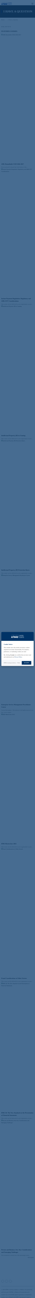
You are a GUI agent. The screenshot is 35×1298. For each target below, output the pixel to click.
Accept (26, 662)
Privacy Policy (18, 657)
